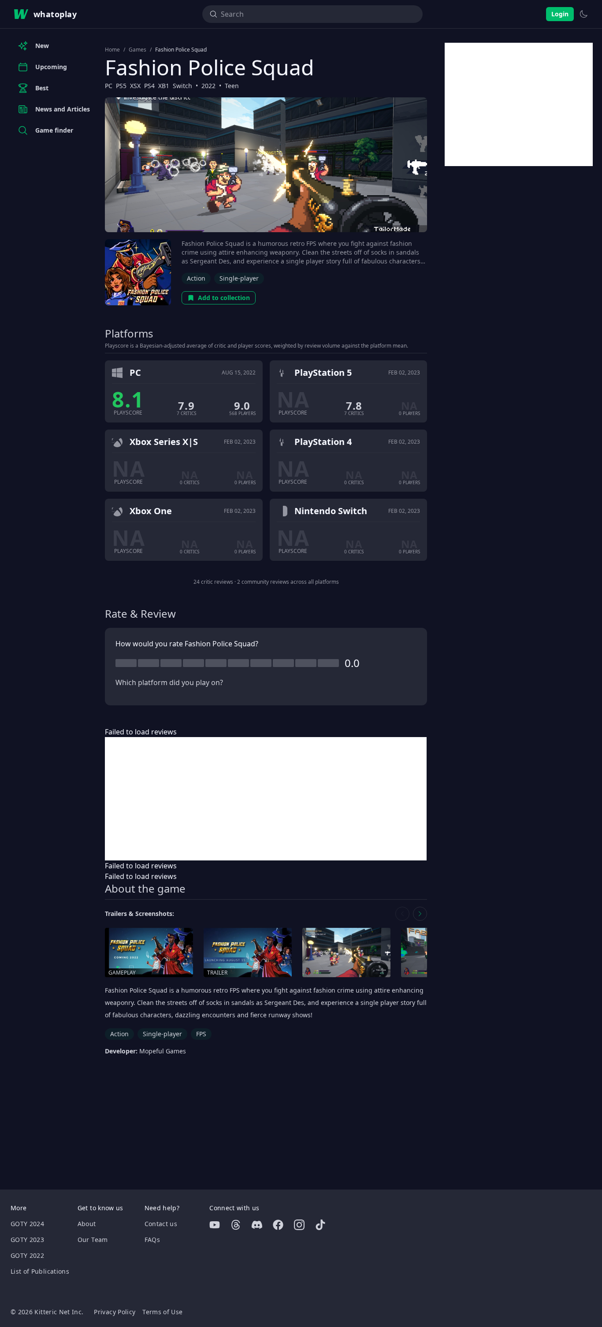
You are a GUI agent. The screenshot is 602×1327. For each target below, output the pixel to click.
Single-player (239, 278)
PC (108, 86)
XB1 (163, 86)
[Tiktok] (320, 1225)
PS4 (149, 86)
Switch (182, 86)
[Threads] (235, 1225)
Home (112, 49)
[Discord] (257, 1225)
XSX (135, 86)
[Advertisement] (266, 798)
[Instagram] (299, 1225)
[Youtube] (214, 1225)
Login (560, 14)
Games (137, 49)
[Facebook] (278, 1225)
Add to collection (224, 297)
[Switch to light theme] (583, 14)
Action (196, 278)
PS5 (121, 86)
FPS (201, 1034)
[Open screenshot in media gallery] (346, 953)
